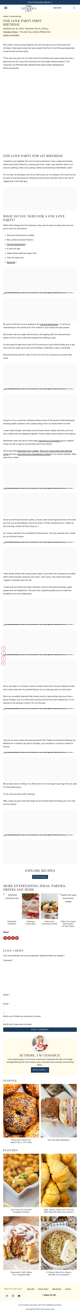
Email (6, 1004)
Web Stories (56, 1289)
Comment (8, 960)
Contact (68, 1289)
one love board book (49, 324)
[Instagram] (13, 1296)
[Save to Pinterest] (13, 938)
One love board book (16, 244)
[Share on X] (9, 938)
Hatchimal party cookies (28, 451)
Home (5, 16)
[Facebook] (7, 1296)
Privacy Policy (43, 1289)
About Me (30, 1289)
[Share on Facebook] (5, 938)
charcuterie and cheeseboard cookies (34, 454)
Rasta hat (11, 262)
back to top (50, 1295)
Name (6, 995)
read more (39, 1070)
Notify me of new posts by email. (17, 1024)
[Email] (19, 1296)
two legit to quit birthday (50, 441)
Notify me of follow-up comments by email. (22, 1016)
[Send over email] (17, 938)
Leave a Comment (11, 35)
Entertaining (15, 16)
